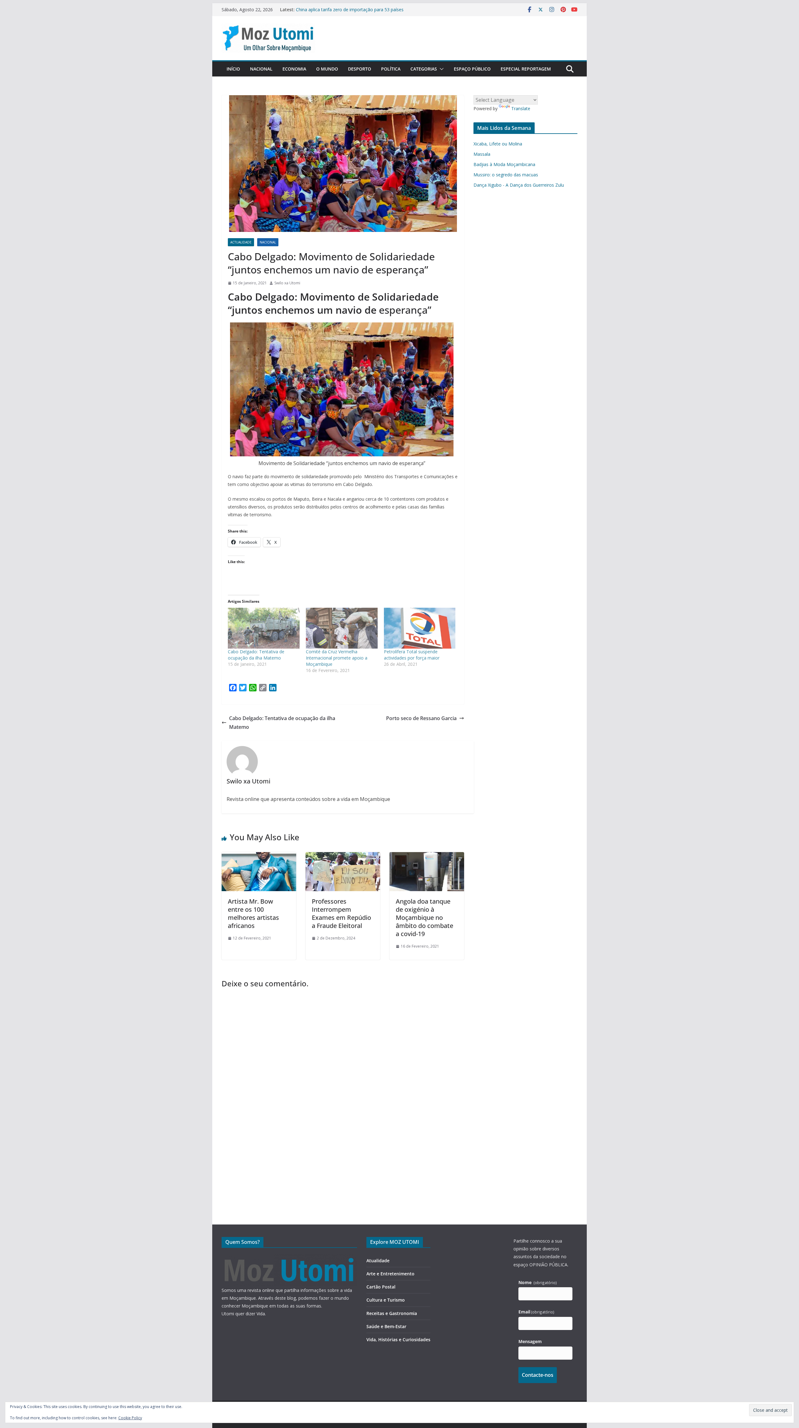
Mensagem (530, 1341)
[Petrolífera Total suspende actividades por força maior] (420, 628)
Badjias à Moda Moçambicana (504, 164)
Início (233, 69)
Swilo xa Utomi (287, 283)
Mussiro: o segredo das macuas (505, 175)
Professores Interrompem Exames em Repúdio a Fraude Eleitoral (341, 913)
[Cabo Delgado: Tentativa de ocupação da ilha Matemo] (264, 628)
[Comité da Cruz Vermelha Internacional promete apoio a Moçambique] (342, 628)
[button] (440, 69)
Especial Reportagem (526, 69)
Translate (520, 108)
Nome (537, 1282)
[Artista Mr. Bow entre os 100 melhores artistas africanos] (259, 856)
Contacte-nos (537, 1375)
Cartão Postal (380, 1287)
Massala (481, 154)
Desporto (359, 69)
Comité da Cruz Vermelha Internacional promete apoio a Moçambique (336, 658)
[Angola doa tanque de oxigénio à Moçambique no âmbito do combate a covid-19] (427, 856)
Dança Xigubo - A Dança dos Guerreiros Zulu (518, 185)
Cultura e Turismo (385, 1300)
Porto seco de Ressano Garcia (421, 718)
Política (390, 69)
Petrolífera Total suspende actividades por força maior (411, 655)
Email (536, 1312)
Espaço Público (472, 69)
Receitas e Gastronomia (391, 1313)
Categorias (423, 69)
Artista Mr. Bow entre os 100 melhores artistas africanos (253, 913)
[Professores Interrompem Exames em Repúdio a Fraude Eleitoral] (343, 856)
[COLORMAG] (289, 1258)
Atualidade (378, 1261)
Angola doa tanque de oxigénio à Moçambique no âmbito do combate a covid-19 (424, 917)
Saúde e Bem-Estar (386, 1326)
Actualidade (241, 242)
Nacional (261, 69)
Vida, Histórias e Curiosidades (398, 1339)
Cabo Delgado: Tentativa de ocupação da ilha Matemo (256, 655)
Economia (294, 69)
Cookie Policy (130, 1418)
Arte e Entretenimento (390, 1274)
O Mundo (327, 69)
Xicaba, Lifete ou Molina (497, 144)
